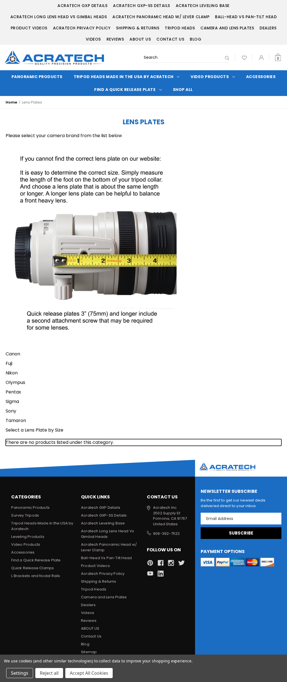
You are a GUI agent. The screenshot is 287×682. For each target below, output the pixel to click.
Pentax (13, 392)
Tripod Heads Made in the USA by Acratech (123, 76)
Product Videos (29, 28)
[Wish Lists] (244, 57)
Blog (195, 39)
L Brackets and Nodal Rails (35, 575)
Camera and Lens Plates (227, 28)
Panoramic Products (37, 76)
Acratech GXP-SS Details (141, 5)
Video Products (210, 76)
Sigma (12, 401)
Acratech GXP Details (82, 5)
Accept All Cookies (89, 673)
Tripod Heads (180, 28)
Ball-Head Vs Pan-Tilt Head (246, 17)
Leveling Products (27, 536)
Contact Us (170, 39)
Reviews (115, 39)
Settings (19, 673)
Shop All (183, 89)
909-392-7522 (166, 533)
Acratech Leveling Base (203, 5)
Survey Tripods (25, 515)
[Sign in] (261, 57)
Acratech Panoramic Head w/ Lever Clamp (160, 17)
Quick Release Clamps (32, 568)
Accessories (261, 76)
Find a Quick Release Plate (125, 89)
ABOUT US (140, 39)
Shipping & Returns (137, 28)
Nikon (12, 373)
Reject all (49, 673)
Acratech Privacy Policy (82, 28)
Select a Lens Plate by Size (34, 430)
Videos (93, 39)
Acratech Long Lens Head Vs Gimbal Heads (58, 17)
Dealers (268, 28)
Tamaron (16, 420)
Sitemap (89, 652)
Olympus (15, 382)
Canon (13, 354)
